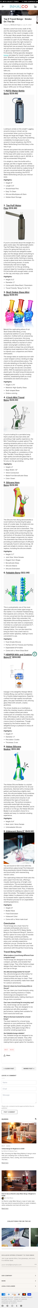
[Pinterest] (7, 1306)
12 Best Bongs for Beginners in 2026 (13, 1148)
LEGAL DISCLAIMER (8, 1286)
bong (12, 1049)
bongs (6, 55)
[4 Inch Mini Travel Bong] (19, 417)
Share (8, 1055)
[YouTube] (21, 1306)
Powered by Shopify (9, 1303)
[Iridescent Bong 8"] (19, 848)
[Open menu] (5, 6)
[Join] (34, 1264)
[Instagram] (12, 1306)
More (4, 1281)
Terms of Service (20, 1299)
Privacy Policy (26, 1297)
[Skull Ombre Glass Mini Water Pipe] (19, 312)
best (6, 1049)
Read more (5, 1163)
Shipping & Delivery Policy (12, 1301)
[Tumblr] (16, 1306)
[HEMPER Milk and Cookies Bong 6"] (19, 674)
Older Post (9, 1068)
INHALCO (6, 1297)
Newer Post (29, 1068)
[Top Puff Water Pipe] (19, 225)
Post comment (9, 1112)
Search (17, 1297)
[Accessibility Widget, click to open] (34, 654)
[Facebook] (2, 1306)
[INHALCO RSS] (35, 1118)
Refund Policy (7, 1299)
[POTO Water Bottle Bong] (19, 110)
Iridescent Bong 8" (15, 831)
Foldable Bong (13, 572)
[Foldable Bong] (19, 590)
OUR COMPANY (7, 1275)
